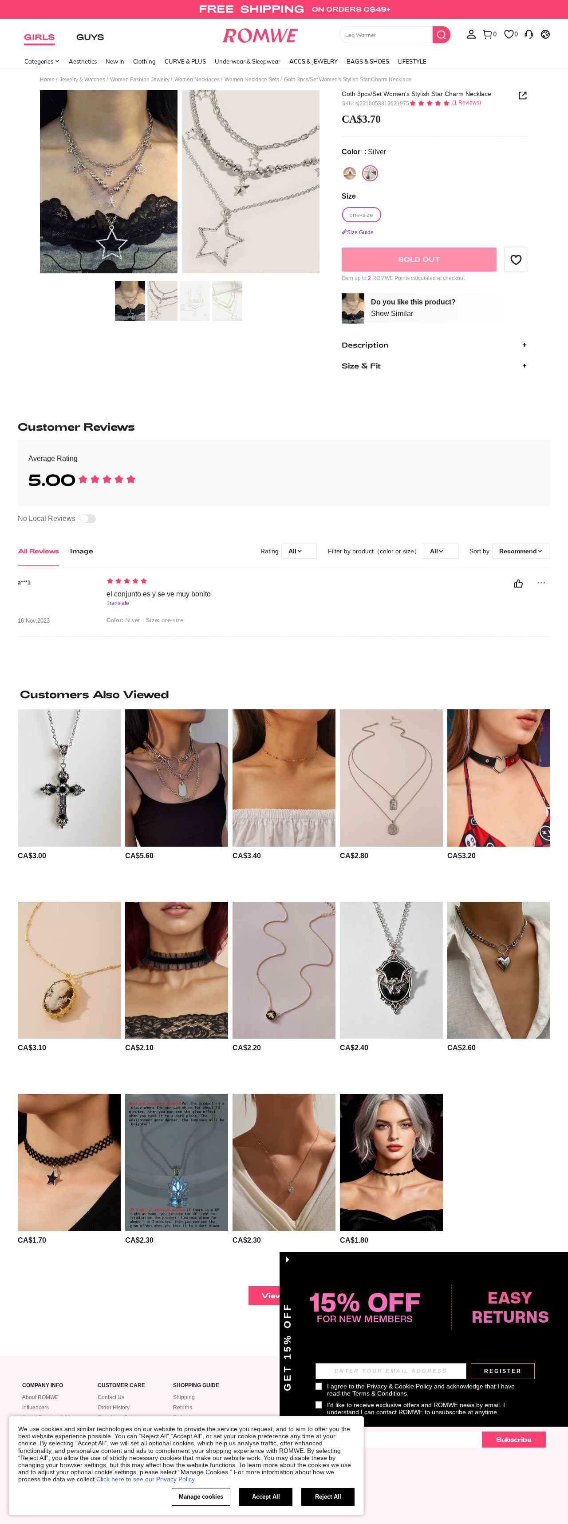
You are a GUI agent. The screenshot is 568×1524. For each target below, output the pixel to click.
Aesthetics (83, 61)
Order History (114, 1407)
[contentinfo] (32, 855)
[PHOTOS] (180, 183)
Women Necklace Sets (252, 79)
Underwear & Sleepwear (247, 61)
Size (349, 196)
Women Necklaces (197, 79)
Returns (182, 1407)
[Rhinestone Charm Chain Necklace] (284, 1162)
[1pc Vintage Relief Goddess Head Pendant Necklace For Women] (69, 970)
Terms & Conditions (379, 1393)
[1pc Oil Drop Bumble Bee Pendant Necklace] (284, 970)
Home (47, 79)
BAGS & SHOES (368, 61)
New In (115, 61)
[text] (182, 581)
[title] (284, 694)
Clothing (144, 61)
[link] (284, 10)
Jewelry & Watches (82, 79)
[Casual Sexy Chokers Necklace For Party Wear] (176, 970)
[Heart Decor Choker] (498, 778)
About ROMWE (40, 1397)
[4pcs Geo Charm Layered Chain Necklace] (176, 778)
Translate (117, 603)
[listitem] (69, 802)
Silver (123, 620)
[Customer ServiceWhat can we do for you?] (529, 33)
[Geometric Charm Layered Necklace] (391, 778)
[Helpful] (518, 583)
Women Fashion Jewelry (140, 79)
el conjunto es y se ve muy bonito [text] (158, 594)
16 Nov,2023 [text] (34, 621)
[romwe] (260, 33)
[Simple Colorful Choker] (284, 778)
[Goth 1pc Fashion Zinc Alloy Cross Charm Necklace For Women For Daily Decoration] (69, 778)
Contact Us (111, 1397)
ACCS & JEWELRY (313, 61)
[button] (516, 260)
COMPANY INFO (42, 1385)
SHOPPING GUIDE (196, 1385)
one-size (164, 620)
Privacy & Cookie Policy (399, 1386)
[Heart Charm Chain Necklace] (498, 970)
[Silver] (350, 173)
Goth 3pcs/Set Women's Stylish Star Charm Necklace (416, 93)
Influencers (35, 1407)
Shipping (184, 1397)
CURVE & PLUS (185, 61)
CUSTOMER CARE (121, 1385)
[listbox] (471, 33)
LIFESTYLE (412, 61)
